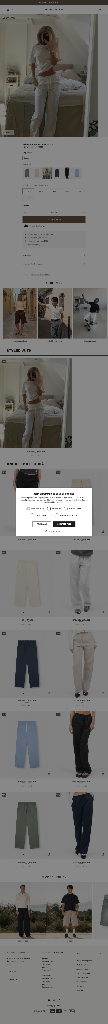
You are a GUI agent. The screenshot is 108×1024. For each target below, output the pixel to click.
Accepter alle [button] (64, 524)
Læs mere (60, 502)
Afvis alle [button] (42, 524)
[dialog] (54, 512)
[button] (53, 531)
